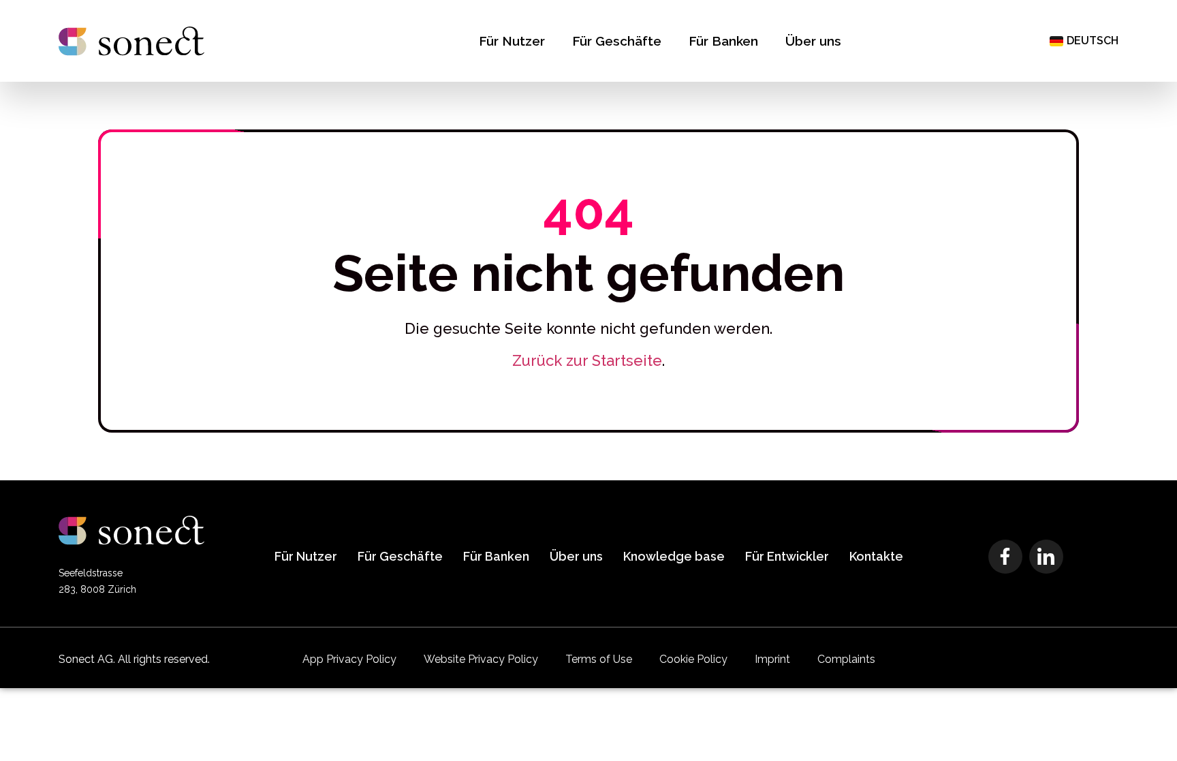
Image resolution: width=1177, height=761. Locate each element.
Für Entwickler (787, 556)
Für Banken (723, 40)
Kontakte (876, 556)
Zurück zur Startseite (587, 360)
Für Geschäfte (616, 40)
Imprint (772, 659)
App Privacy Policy (349, 659)
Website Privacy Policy (481, 659)
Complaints (846, 659)
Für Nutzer (512, 40)
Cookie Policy (693, 659)
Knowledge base (674, 556)
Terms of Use (598, 659)
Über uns (813, 40)
